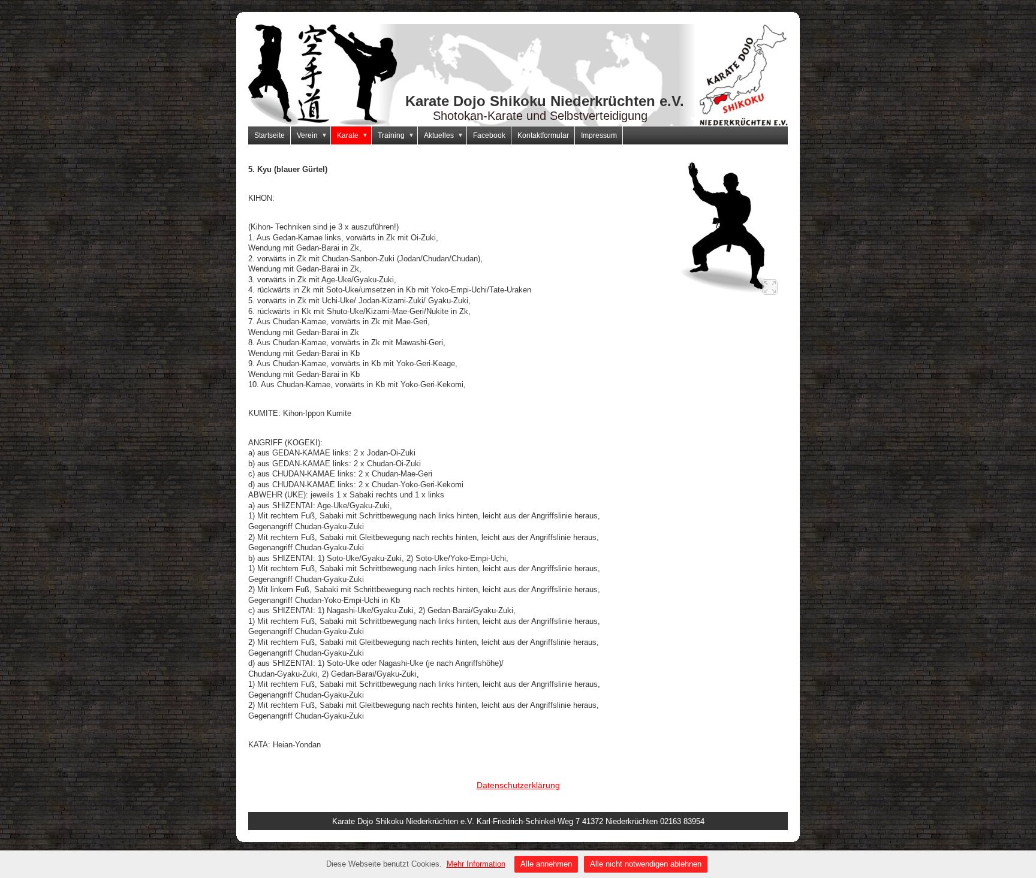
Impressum (599, 135)
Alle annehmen (546, 863)
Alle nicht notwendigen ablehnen (645, 863)
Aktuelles (443, 135)
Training (396, 135)
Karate (352, 135)
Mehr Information (476, 863)
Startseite (269, 135)
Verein (312, 135)
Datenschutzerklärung (518, 785)
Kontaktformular (543, 135)
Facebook (489, 135)
